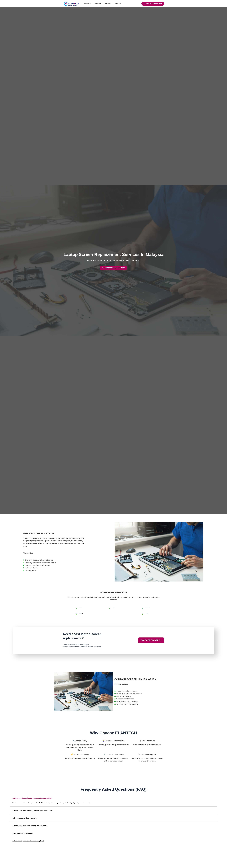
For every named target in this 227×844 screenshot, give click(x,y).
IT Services (87, 4)
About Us (118, 4)
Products (98, 4)
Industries (108, 4)
